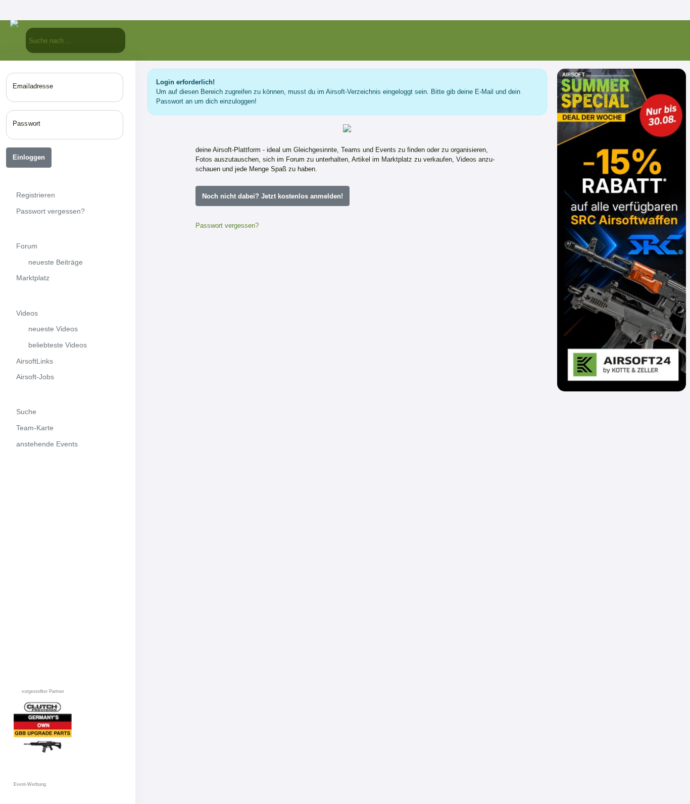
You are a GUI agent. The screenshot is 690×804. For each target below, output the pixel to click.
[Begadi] (238, 626)
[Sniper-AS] (347, 303)
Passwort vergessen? (227, 225)
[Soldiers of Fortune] (238, 553)
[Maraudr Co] (310, 553)
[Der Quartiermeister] (456, 480)
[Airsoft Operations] (456, 553)
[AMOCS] (310, 480)
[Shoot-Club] (238, 699)
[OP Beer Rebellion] (310, 699)
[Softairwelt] (383, 553)
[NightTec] (238, 480)
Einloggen (29, 157)
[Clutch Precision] (310, 626)
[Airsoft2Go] (383, 626)
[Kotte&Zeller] (444, 303)
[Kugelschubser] (383, 480)
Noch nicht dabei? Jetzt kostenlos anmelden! (272, 196)
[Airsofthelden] (238, 398)
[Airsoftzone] (250, 303)
